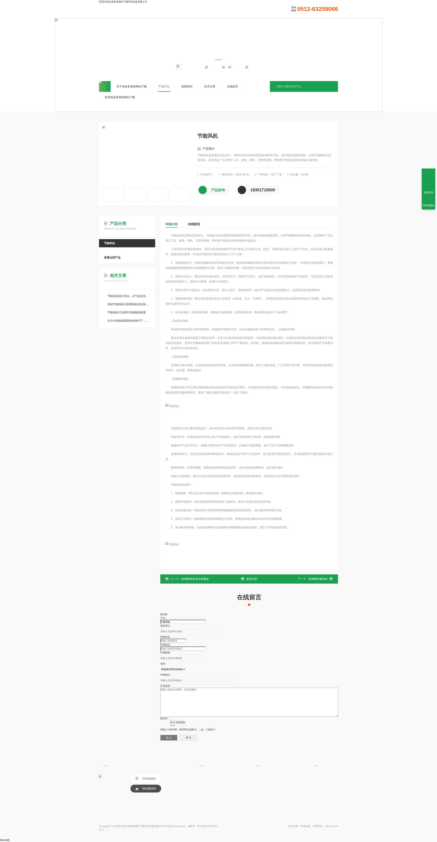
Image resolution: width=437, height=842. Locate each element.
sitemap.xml (331, 826)
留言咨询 (326, 802)
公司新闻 (269, 776)
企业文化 (326, 788)
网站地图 (5, 840)
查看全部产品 (112, 257)
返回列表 (251, 578)
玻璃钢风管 (213, 796)
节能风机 (238, 66)
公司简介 (326, 781)
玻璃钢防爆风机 (318, 578)
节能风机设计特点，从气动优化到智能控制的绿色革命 (129, 296)
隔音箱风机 (213, 783)
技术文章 (209, 86)
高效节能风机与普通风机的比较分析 (129, 304)
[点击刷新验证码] (177, 723)
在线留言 (232, 86)
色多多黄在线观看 (217, 776)
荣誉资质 (326, 795)
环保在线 (305, 826)
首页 (105, 86)
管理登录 (317, 826)
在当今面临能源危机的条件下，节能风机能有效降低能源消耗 (129, 320)
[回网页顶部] (428, 179)
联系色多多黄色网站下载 (120, 97)
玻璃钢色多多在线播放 (195, 578)
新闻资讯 (186, 86)
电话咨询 (428, 192)
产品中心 (164, 86)
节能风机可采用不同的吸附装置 (127, 312)
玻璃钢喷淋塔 (214, 790)
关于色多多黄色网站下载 (132, 86)
